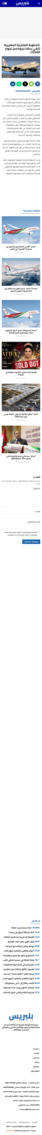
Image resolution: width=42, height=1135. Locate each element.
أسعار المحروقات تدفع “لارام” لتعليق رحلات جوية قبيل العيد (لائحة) (21, 331)
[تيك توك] (15, 1036)
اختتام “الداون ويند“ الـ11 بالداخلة (21, 987)
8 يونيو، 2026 (20, 294)
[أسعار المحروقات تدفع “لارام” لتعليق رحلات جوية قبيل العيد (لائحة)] (21, 314)
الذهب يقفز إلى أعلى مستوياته (21, 983)
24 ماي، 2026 (20, 336)
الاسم (37, 511)
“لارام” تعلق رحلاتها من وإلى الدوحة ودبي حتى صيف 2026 (21, 415)
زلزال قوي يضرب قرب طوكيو (23, 941)
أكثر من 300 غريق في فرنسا (24, 932)
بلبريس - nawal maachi (27, 91)
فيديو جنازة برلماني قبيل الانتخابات (20, 992)
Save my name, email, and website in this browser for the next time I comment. (20, 533)
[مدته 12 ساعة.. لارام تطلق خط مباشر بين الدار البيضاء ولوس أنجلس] (21, 272)
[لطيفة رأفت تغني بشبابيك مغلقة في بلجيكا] (21, 355)
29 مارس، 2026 (20, 461)
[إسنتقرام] (21, 1036)
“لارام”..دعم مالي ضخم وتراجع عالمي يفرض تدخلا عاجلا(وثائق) (21, 457)
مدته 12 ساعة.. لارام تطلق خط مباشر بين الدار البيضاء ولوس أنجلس (21, 290)
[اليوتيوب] (26, 1036)
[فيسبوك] (32, 1036)
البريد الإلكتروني (33, 522)
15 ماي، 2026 (20, 378)
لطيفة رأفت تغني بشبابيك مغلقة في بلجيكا (21, 373)
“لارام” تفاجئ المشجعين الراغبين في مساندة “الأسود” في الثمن (21, 248)
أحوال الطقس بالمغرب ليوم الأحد (21, 951)
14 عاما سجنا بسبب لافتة (25, 927)
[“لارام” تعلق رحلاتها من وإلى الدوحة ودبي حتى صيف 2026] (21, 397)
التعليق (36, 488)
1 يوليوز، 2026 (20, 252)
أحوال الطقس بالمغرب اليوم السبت (20, 978)
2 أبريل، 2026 (20, 420)
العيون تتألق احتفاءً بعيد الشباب (21, 969)
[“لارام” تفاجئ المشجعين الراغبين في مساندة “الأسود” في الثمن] (21, 230)
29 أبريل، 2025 (35, 93)
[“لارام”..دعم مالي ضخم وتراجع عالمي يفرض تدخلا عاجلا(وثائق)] (21, 439)
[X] (9, 1036)
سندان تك (10, 1130)
